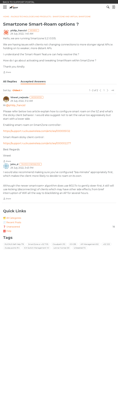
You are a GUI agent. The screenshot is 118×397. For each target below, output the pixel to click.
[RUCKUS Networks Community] (14, 7)
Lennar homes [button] (61, 248)
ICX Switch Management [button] (36, 248)
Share (7, 72)
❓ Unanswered (59, 226)
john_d (14, 164)
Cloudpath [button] (59, 244)
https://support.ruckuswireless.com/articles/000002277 (37, 143)
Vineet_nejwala (19, 97)
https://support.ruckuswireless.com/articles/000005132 (36, 131)
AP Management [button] (90, 244)
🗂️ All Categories (12, 218)
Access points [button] (12, 248)
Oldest (16, 90)
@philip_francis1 (16, 105)
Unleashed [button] (80, 248)
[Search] (108, 7)
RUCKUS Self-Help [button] (14, 244)
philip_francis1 (18, 30)
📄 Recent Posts (12, 222)
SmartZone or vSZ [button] (38, 244)
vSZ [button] (106, 244)
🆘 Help (7, 231)
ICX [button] (73, 244)
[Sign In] (113, 7)
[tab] (10, 81)
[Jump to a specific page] (112, 90)
